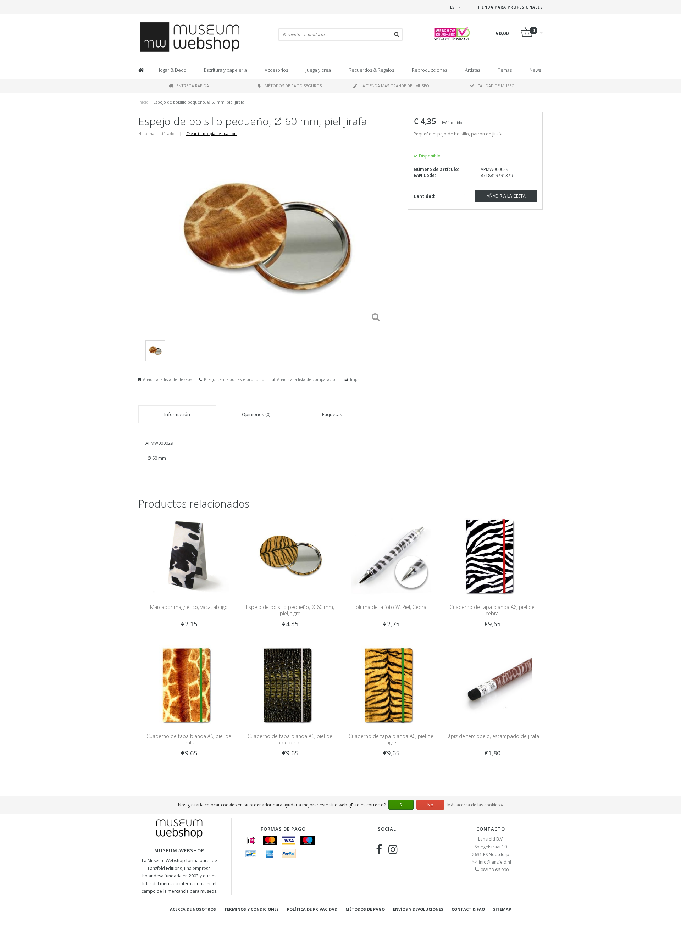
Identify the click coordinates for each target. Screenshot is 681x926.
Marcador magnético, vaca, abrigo (189, 607)
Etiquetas (332, 414)
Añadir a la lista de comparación (307, 379)
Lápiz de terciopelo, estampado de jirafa (492, 736)
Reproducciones (429, 70)
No (430, 805)
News (535, 70)
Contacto (490, 829)
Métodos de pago (365, 909)
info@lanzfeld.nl (495, 862)
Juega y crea (318, 70)
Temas (505, 70)
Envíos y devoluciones (418, 909)
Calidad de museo (496, 85)
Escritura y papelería (225, 70)
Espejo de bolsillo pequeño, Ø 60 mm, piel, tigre (290, 610)
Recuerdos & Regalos (371, 70)
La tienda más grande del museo (394, 85)
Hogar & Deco (171, 70)
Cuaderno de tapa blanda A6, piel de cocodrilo (290, 739)
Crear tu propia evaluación (211, 133)
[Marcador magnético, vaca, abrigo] (189, 556)
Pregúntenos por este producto (234, 379)
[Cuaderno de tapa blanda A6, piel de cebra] (492, 556)
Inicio (143, 102)
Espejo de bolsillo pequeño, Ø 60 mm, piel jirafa (199, 102)
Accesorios (276, 70)
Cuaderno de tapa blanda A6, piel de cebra (492, 610)
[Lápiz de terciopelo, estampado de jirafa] (492, 684)
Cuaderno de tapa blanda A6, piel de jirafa (188, 739)
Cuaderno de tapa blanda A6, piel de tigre (391, 739)
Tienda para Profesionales (510, 7)
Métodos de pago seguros (293, 85)
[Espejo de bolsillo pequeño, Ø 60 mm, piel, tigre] (290, 556)
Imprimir (358, 379)
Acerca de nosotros (193, 909)
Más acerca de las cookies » (475, 805)
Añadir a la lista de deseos (167, 379)
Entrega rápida (192, 85)
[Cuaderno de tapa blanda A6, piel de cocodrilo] (290, 684)
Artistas (472, 70)
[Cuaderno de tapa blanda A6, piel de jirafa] (189, 684)
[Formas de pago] (251, 840)
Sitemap (502, 909)
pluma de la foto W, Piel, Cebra (391, 607)
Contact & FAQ (468, 909)
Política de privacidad (312, 909)
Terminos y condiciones (251, 909)
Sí (401, 805)
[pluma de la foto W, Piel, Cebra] (391, 556)
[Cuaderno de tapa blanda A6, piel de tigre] (391, 684)
